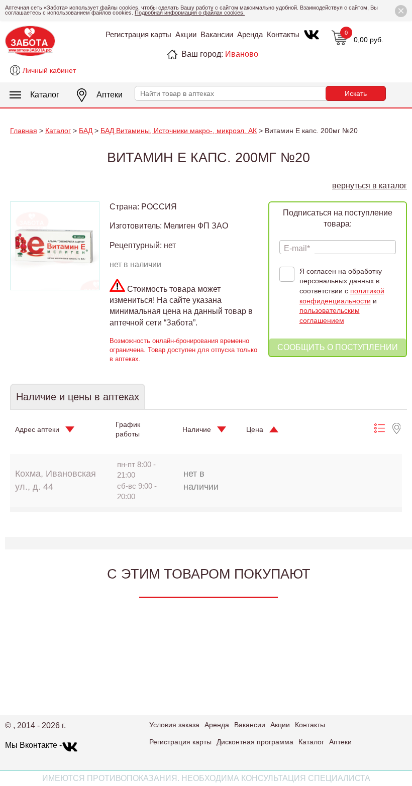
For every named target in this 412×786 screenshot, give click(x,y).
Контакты (283, 34)
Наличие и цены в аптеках (77, 396)
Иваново (241, 54)
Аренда (250, 34)
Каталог (44, 94)
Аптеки (109, 94)
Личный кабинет (49, 70)
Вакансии (216, 34)
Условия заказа (174, 725)
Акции (185, 34)
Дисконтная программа (255, 742)
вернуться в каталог (369, 185)
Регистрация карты (138, 34)
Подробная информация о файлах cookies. (190, 13)
